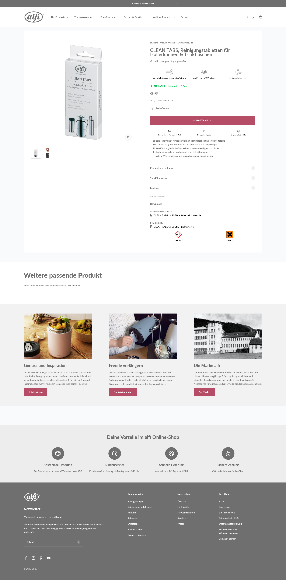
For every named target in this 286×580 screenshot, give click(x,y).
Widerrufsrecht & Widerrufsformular (228, 531)
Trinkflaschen (108, 17)
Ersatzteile (133, 523)
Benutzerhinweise (137, 534)
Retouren (132, 518)
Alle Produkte (58, 17)
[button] (160, 108)
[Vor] (176, 3)
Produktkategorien (168, 43)
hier (56, 528)
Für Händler (183, 506)
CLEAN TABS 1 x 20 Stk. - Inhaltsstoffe (174, 226)
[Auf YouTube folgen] (49, 558)
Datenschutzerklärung (230, 523)
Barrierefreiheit (227, 512)
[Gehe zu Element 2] (47, 153)
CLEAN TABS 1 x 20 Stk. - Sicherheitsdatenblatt (178, 215)
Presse (180, 523)
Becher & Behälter (134, 17)
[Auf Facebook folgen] (26, 558)
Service (185, 17)
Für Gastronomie (186, 512)
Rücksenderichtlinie (229, 518)
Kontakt (132, 512)
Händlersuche (135, 529)
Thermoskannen (83, 17)
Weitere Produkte (162, 17)
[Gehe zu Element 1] (36, 153)
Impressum (224, 506)
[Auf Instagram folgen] (33, 558)
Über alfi (181, 501)
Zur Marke (204, 392)
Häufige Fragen (135, 501)
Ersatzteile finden (123, 392)
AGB (221, 501)
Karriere (181, 518)
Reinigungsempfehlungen (140, 506)
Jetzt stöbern (36, 392)
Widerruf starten (227, 538)
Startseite (154, 43)
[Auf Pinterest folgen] (41, 558)
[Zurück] (110, 3)
